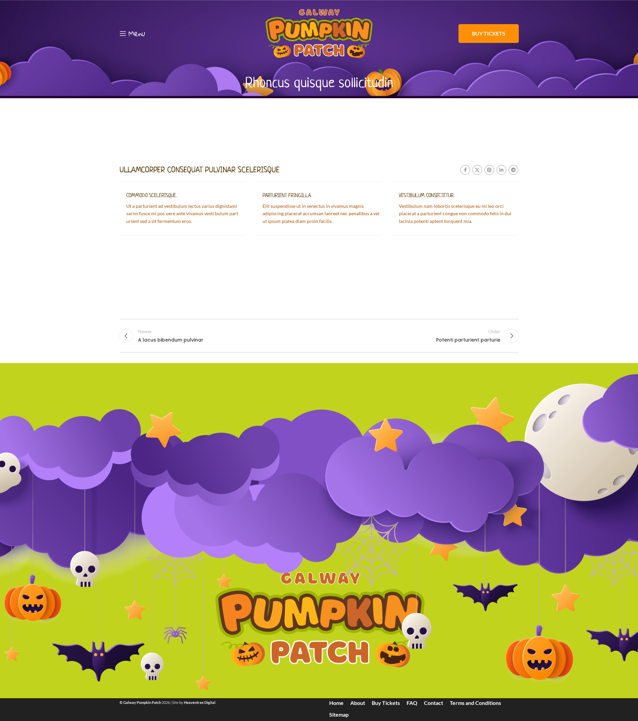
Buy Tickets (386, 703)
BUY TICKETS (488, 33)
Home (336, 703)
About (357, 703)
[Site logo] (319, 33)
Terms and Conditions (475, 703)
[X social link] (477, 170)
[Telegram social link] (513, 170)
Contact (433, 703)
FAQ (412, 703)
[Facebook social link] (465, 170)
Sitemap (339, 714)
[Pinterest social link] (489, 170)
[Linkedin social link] (501, 170)
